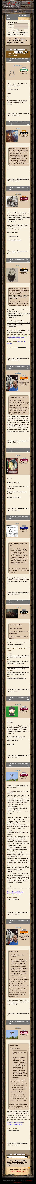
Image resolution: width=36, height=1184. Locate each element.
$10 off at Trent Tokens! (12, 232)
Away (23, 131)
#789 (28, 699)
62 (17, 49)
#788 (28, 603)
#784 (28, 261)
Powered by (14, 1171)
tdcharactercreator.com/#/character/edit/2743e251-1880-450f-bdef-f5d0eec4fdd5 (18, 324)
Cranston (18, 770)
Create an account (19, 34)
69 (19, 52)
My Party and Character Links (14, 240)
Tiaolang (18, 607)
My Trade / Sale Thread (12, 236)
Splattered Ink (29, 1180)
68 (17, 52)
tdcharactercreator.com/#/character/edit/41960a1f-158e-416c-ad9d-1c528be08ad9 (18, 315)
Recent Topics (23, 15)
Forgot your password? (14, 32)
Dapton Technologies (18, 1182)
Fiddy (18, 266)
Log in (13, 113)
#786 (28, 451)
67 (15, 52)
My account (17, 11)
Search (9, 18)
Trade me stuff (10, 744)
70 (22, 52)
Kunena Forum (21, 1171)
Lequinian (18, 704)
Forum (11, 39)
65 (23, 49)
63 (19, 49)
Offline (24, 68)
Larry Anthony (18, 65)
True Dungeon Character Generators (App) (17, 42)
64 (21, 49)
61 (14, 49)
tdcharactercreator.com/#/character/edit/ (16, 678)
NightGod (18, 373)
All (7, 15)
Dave (18, 128)
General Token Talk (17, 40)
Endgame (18, 194)
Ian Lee (18, 455)
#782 (28, 124)
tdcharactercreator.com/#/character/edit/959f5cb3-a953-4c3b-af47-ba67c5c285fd (18, 219)
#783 (28, 189)
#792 (28, 1023)
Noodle (18, 523)
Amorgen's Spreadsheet (13, 899)
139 (26, 52)
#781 (28, 61)
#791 (28, 922)
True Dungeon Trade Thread (14, 497)
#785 (28, 368)
